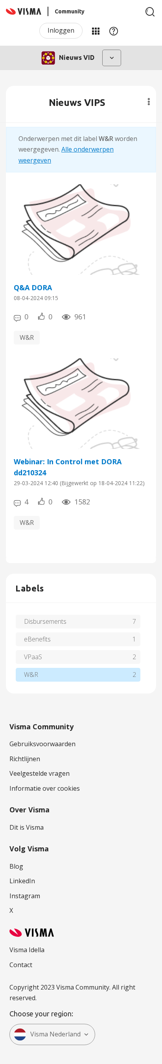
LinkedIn (22, 881)
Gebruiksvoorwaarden (42, 744)
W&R (27, 337)
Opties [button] (149, 102)
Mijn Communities (96, 31)
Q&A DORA (33, 287)
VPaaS (33, 656)
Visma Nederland (55, 1034)
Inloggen (61, 30)
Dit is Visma (26, 827)
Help (114, 31)
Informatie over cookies (44, 788)
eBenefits (37, 639)
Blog (16, 866)
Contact (20, 964)
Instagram (24, 896)
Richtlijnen (24, 758)
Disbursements (45, 621)
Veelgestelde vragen (39, 773)
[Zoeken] (150, 12)
